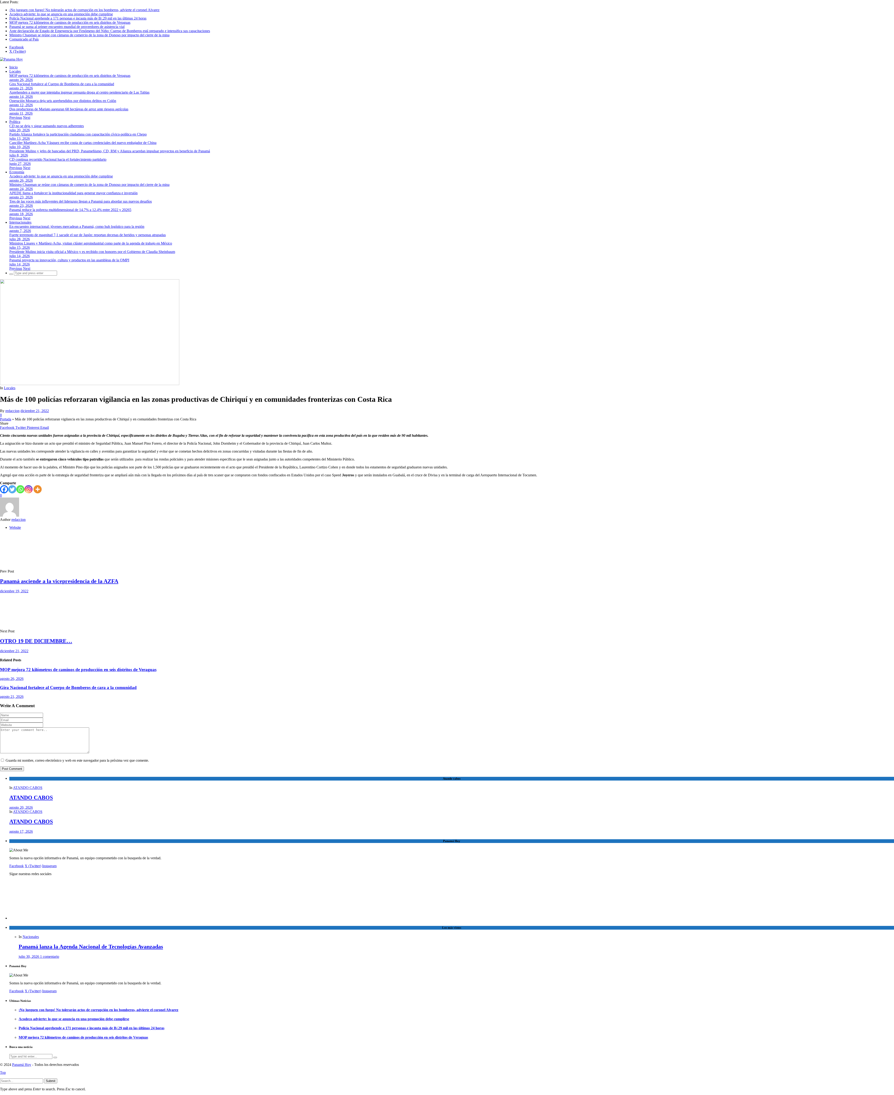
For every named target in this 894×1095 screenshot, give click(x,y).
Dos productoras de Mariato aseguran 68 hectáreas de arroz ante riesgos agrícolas (68, 109)
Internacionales (20, 222)
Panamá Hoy (21, 1065)
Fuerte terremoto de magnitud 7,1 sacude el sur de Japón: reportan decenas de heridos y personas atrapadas (87, 235)
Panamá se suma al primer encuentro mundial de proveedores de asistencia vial (67, 27)
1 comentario (49, 957)
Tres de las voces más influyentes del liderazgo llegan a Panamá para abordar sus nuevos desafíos (80, 201)
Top (3, 1073)
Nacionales (31, 937)
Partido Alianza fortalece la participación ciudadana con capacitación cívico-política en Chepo (78, 134)
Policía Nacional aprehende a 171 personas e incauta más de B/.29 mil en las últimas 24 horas (77, 18)
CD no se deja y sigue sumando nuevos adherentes (46, 126)
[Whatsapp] (20, 489)
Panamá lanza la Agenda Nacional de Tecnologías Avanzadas (91, 947)
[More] (38, 489)
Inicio (13, 67)
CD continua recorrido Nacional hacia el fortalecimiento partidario (57, 159)
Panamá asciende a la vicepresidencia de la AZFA (59, 581)
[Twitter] (12, 489)
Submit (50, 1081)
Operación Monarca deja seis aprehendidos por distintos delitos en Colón (62, 101)
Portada (5, 419)
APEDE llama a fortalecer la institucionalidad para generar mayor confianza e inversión (73, 193)
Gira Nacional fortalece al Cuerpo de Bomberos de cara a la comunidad (61, 84)
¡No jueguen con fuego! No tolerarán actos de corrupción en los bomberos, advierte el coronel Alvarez (84, 10)
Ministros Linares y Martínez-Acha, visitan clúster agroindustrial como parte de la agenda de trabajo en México (90, 243)
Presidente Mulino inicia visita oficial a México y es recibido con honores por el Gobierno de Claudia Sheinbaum (92, 252)
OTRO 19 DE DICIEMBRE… (36, 641)
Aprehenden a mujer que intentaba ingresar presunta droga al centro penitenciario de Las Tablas (79, 92)
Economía (16, 172)
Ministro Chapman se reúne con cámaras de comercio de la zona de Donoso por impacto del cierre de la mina (89, 35)
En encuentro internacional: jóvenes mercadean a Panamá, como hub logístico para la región (76, 227)
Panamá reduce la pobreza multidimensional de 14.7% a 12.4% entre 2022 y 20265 (70, 210)
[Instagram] (28, 489)
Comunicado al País (24, 39)
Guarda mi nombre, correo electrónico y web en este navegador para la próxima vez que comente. (77, 760)
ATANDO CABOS (27, 788)
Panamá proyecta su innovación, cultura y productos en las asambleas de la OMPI (69, 260)
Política (14, 122)
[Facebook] (4, 489)
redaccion (12, 411)
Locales (15, 71)
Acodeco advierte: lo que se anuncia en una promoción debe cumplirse (61, 14)
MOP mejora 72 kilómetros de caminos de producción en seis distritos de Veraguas (69, 22)
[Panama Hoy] (11, 59)
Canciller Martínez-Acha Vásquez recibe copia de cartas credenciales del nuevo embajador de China (82, 143)
